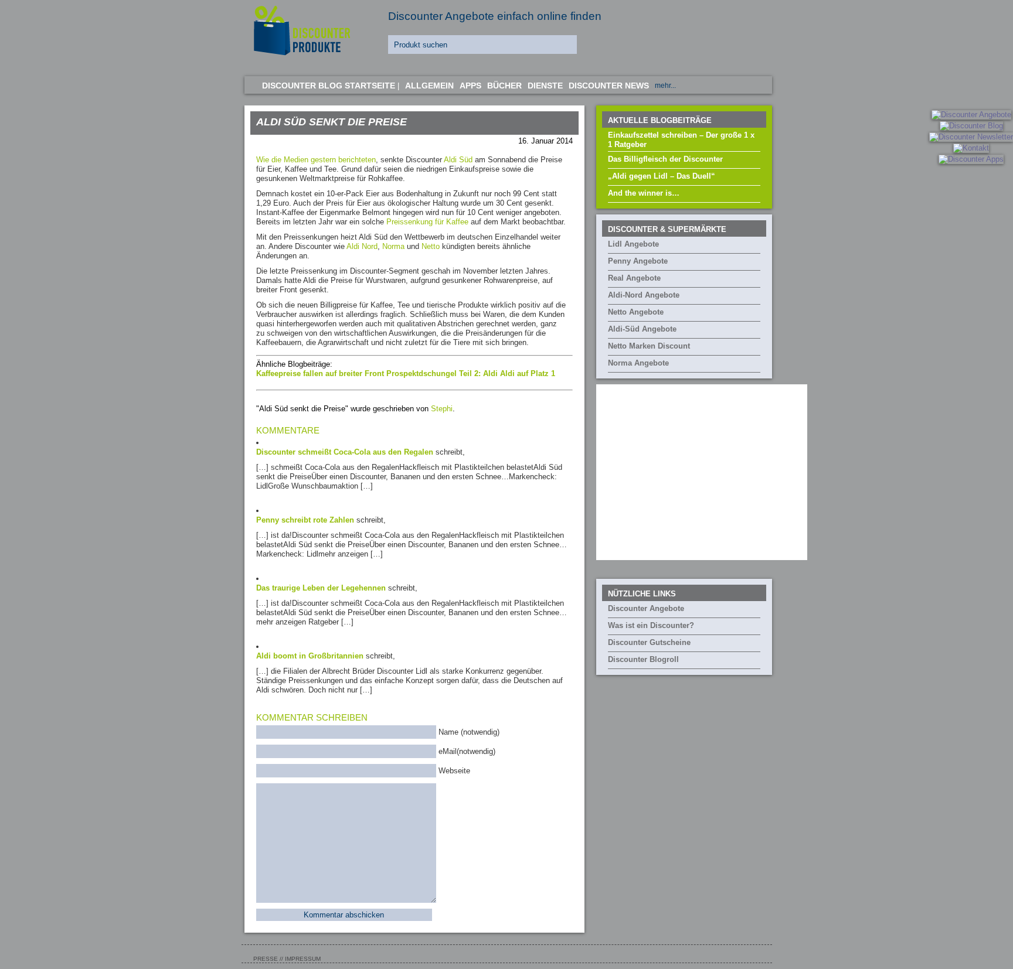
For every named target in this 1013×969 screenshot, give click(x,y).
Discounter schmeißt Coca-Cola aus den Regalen (344, 452)
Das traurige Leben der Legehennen (321, 588)
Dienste (545, 85)
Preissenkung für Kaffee (427, 221)
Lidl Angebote (633, 244)
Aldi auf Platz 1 (527, 373)
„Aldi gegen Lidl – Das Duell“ (661, 176)
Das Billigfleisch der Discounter (665, 159)
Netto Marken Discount (649, 346)
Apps (470, 85)
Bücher (504, 85)
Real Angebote (634, 278)
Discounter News (609, 85)
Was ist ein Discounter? (651, 625)
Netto (430, 246)
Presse (265, 959)
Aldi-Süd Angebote (642, 329)
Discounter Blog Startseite (328, 85)
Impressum (303, 959)
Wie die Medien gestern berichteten (316, 159)
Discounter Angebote (646, 608)
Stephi (442, 408)
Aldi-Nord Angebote (643, 295)
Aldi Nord (362, 246)
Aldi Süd (458, 159)
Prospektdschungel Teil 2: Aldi (443, 373)
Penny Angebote (638, 261)
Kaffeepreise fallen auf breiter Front (321, 373)
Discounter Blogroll (643, 659)
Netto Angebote (636, 312)
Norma (393, 246)
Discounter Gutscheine (649, 642)
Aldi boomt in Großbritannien (309, 655)
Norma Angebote (638, 363)
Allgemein (429, 85)
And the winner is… (643, 193)
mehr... (665, 85)
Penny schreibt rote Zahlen (305, 520)
